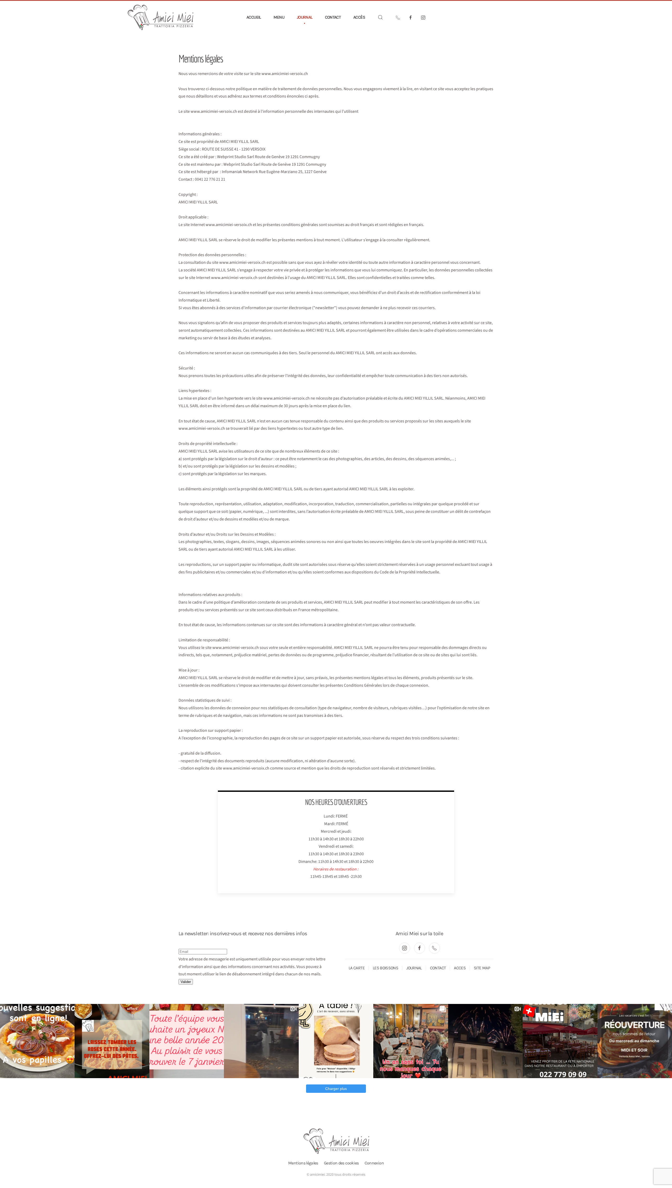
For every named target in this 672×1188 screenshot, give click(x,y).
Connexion (374, 1162)
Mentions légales (303, 1162)
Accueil (253, 17)
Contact (333, 17)
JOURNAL (414, 967)
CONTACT (438, 967)
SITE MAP (482, 967)
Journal (304, 17)
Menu (279, 17)
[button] (380, 17)
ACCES (460, 967)
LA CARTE (357, 967)
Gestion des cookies (341, 1162)
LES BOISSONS (385, 967)
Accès (359, 17)
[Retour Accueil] (161, 17)
